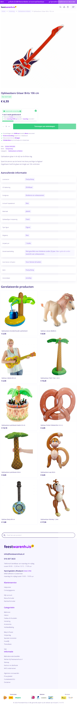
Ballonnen (7, 612)
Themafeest (7, 644)
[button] (73, 7)
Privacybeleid (8, 676)
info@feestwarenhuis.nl (14, 554)
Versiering (11, 11)
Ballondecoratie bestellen (12, 656)
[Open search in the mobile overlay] (38, 535)
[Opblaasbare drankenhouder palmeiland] (19, 309)
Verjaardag (7, 635)
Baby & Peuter (8, 632)
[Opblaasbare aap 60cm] (58, 451)
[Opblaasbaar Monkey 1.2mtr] (58, 498)
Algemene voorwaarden (11, 673)
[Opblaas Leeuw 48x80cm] (58, 309)
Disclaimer (7, 682)
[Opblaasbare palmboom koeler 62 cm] (19, 403)
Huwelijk (6, 641)
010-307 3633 (9, 559)
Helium (6, 615)
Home (3, 11)
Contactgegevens (9, 590)
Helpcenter (7, 587)
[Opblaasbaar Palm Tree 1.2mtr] (58, 356)
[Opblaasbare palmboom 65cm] (19, 451)
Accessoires (7, 624)
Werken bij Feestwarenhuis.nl (13, 659)
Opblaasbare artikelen (24, 11)
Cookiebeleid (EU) (9, 679)
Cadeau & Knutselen (10, 618)
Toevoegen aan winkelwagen (44, 126)
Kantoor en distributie (11, 665)
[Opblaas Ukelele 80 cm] (19, 356)
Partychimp (9, 149)
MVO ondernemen (10, 668)
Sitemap (6, 662)
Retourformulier (9, 598)
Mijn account (8, 595)
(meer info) (27, 571)
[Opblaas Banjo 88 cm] (19, 498)
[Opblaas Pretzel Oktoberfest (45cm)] (58, 403)
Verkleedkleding (9, 627)
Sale (5, 649)
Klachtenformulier (9, 601)
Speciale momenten (10, 638)
